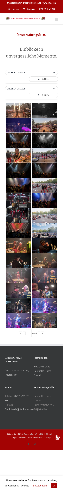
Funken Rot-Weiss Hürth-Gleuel (38, 434)
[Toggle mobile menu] (56, 19)
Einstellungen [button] (40, 485)
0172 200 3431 (49, 2)
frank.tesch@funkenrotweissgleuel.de (24, 2)
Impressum (11, 374)
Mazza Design (45, 437)
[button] (31, 72)
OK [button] (54, 485)
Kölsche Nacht (42, 366)
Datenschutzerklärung (17, 370)
